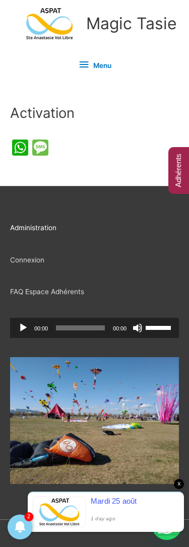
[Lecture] (23, 328)
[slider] (160, 327)
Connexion (27, 260)
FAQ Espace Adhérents (47, 292)
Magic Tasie (131, 23)
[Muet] (138, 328)
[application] (94, 328)
